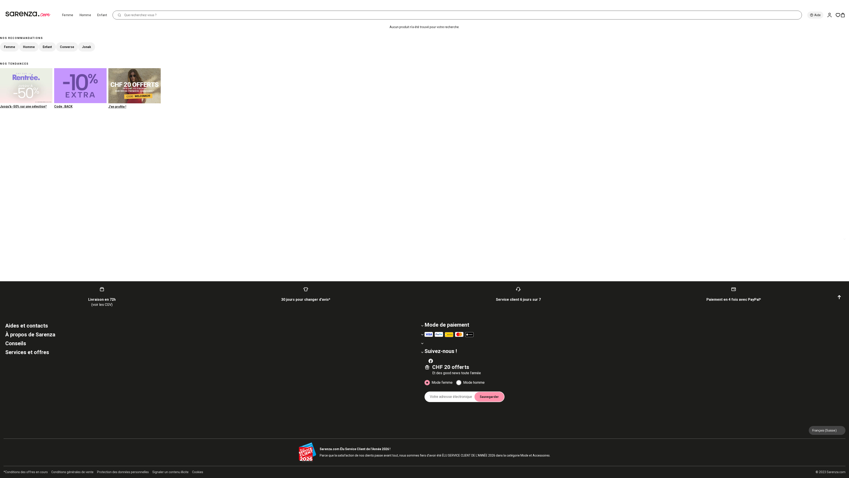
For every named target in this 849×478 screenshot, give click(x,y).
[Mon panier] (844, 15)
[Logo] (29, 14)
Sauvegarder (489, 397)
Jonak (86, 47)
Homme (85, 15)
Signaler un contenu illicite (170, 472)
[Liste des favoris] (838, 15)
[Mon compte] (831, 15)
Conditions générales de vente (72, 472)
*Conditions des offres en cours (26, 472)
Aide (817, 15)
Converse (67, 47)
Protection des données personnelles (123, 472)
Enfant (102, 15)
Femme (67, 15)
